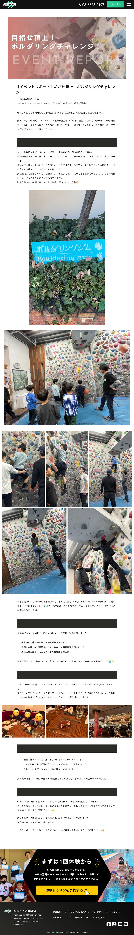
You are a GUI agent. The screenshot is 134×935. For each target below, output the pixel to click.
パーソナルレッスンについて (106, 912)
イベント (37, 99)
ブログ (68, 917)
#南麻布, (46, 103)
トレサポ (55, 932)
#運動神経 (83, 103)
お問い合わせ (99, 917)
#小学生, (59, 103)
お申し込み (115, 4)
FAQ (87, 917)
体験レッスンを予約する (64, 890)
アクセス (78, 917)
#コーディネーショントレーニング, (30, 103)
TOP (128, 929)
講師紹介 (57, 912)
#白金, (70, 103)
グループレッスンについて (77, 912)
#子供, (53, 103)
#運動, (76, 103)
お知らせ (57, 917)
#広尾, (65, 103)
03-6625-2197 (92, 5)
